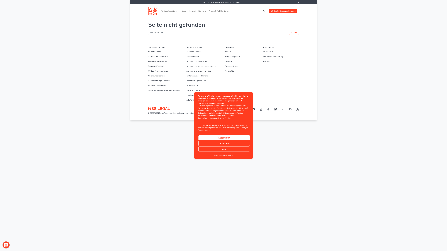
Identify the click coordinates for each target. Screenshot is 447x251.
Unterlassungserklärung (197, 76)
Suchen (294, 32)
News (183, 11)
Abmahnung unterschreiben (198, 71)
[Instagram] (260, 109)
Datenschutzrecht (194, 90)
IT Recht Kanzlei (193, 51)
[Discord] (290, 109)
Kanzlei (192, 11)
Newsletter (230, 71)
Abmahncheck (154, 51)
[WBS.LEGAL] (152, 11)
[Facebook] (268, 109)
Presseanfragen (232, 66)
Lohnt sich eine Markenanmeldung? (164, 90)
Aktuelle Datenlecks (157, 85)
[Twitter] (275, 109)
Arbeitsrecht (192, 85)
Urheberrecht (192, 56)
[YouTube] (253, 109)
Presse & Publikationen (219, 11)
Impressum (268, 51)
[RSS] (297, 109)
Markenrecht (192, 95)
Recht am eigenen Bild (196, 80)
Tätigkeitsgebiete (169, 11)
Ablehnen (224, 143)
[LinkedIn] (282, 109)
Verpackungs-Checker (158, 61)
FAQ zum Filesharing (157, 66)
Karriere (202, 11)
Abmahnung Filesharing (196, 61)
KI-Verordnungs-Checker (159, 80)
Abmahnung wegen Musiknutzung (201, 66)
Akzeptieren (224, 138)
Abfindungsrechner (156, 76)
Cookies (266, 61)
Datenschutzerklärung (273, 56)
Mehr (224, 149)
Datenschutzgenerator (158, 56)
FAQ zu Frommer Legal (158, 71)
